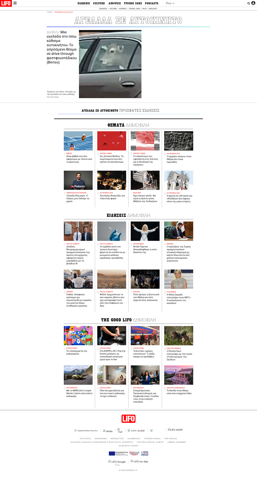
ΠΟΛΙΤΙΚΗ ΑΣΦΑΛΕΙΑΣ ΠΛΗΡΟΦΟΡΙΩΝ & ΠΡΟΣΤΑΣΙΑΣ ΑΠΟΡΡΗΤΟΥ (102, 442)
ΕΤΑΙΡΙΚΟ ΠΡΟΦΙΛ (152, 438)
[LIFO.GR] (6, 4)
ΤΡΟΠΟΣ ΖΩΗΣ (133, 3)
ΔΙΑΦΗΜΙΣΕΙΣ (134, 438)
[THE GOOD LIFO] (120, 430)
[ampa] (108, 430)
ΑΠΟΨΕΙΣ (115, 3)
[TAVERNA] (156, 430)
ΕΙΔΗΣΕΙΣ (84, 3)
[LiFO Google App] (117, 462)
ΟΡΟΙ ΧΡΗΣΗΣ (170, 438)
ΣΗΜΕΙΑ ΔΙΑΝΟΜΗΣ (176, 442)
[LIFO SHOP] (175, 430)
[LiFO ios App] (140, 463)
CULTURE (99, 3)
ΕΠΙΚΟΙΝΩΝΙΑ (101, 438)
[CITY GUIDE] (137, 430)
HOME (49, 12)
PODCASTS (152, 3)
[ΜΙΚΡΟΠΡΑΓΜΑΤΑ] (86, 430)
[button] (15, 3)
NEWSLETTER (117, 438)
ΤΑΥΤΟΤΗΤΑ (85, 438)
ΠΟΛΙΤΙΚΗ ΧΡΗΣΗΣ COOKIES (150, 442)
